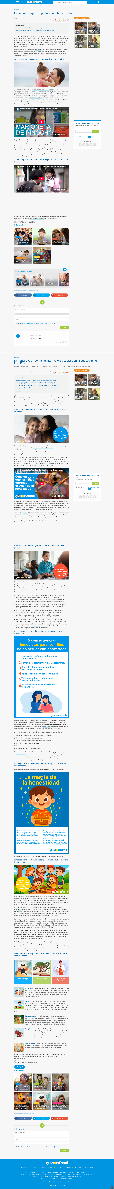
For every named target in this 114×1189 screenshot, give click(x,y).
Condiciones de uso (38, 323)
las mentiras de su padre (38, 150)
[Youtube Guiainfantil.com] (94, 145)
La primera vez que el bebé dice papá (22, 260)
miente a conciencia (52, 36)
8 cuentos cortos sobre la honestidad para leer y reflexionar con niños (60, 1106)
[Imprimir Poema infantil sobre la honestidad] (41, 813)
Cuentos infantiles (57, 1102)
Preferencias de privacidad (27, 323)
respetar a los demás (40, 606)
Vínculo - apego (34, 290)
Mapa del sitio (89, 1167)
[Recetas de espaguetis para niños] (42, 245)
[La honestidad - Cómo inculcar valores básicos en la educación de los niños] (23, 245)
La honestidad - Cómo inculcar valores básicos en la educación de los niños (22, 241)
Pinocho (27, 1001)
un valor (28, 457)
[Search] (85, 2)
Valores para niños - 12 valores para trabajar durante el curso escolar (41, 1088)
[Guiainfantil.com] (35, 3)
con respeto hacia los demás (43, 448)
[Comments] (67, 20)
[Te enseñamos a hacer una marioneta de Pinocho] (42, 264)
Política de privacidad (47, 1167)
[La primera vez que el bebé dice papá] (23, 264)
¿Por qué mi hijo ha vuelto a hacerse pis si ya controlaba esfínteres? (80, 44)
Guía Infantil (57, 1182)
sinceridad (46, 727)
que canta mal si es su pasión (43, 90)
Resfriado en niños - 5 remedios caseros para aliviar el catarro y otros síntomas (94, 30)
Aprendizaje (17, 1113)
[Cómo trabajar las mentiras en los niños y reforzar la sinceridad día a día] (60, 1090)
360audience (61, 1185)
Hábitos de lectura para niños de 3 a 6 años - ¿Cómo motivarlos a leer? (80, 31)
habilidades (18, 590)
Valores (17, 236)
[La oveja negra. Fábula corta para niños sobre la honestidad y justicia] (42, 1109)
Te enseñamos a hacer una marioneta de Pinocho (40, 261)
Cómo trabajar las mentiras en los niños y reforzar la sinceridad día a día (60, 1087)
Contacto (68, 1167)
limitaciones (29, 597)
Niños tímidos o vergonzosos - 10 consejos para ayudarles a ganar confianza (94, 44)
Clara (20, 942)
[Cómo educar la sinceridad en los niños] (60, 245)
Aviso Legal (59, 1167)
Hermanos (21, 290)
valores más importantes (41, 398)
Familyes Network (45, 1182)
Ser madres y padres (37, 218)
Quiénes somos (25, 1167)
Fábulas (36, 1102)
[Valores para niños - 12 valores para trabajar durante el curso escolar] (42, 1090)
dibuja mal (38, 50)
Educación (37, 257)
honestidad (47, 615)
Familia (16, 9)
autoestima (38, 738)
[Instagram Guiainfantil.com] (87, 145)
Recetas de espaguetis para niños (40, 242)
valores (25, 513)
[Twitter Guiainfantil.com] (91, 145)
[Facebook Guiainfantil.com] (80, 145)
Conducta (55, 1082)
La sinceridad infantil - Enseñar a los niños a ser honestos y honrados (23, 1088)
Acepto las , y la (34, 323)
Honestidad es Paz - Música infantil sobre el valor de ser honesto (22, 1106)
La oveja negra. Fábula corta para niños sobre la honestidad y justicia (41, 1106)
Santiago (46, 930)
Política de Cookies (49, 323)
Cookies (35, 1167)
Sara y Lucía (29, 988)
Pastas (36, 238)
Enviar (64, 327)
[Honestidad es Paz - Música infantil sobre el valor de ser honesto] (23, 1109)
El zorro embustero (31, 1016)
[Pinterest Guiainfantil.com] (84, 145)
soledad (36, 626)
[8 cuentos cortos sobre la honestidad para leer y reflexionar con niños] (60, 1109)
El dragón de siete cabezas (33, 1029)
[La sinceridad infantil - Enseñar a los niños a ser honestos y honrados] (23, 1090)
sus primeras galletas (35, 98)
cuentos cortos (21, 754)
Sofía (19, 909)
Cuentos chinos (30, 1044)
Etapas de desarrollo (20, 257)
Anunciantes (78, 1167)
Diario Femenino (69, 1182)
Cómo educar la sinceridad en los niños (59, 242)
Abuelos (27, 290)
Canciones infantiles (20, 1102)
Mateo (22, 898)
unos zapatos (49, 142)
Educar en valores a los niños (23, 271)
